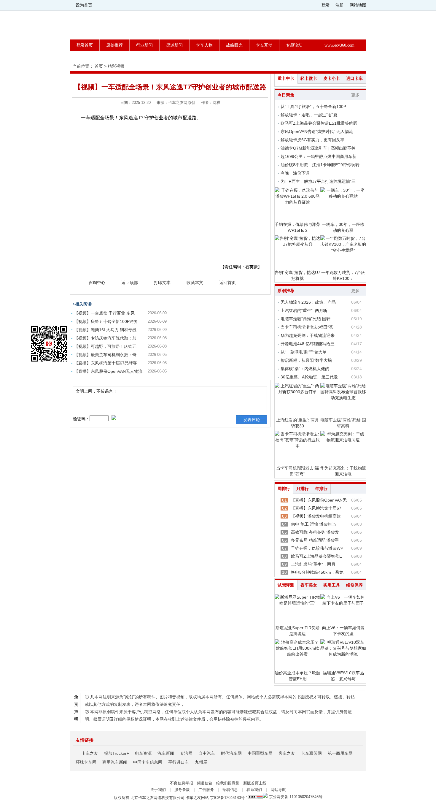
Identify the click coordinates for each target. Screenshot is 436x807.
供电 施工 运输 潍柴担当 (313, 524)
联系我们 (254, 789)
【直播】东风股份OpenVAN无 (319, 500)
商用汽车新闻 (114, 762)
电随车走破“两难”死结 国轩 (305, 318)
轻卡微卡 (308, 78)
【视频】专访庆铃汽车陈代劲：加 (105, 338)
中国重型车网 (260, 753)
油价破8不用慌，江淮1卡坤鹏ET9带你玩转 (320, 164)
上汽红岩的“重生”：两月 (313, 564)
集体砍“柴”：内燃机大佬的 (305, 368)
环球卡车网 (86, 762)
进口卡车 (354, 78)
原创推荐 (114, 45)
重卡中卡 (286, 78)
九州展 (201, 762)
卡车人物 (204, 45)
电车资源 (143, 753)
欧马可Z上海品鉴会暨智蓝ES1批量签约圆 (319, 123)
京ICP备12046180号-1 (229, 797)
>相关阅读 (82, 304)
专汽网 (186, 753)
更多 (355, 95)
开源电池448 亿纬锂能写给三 (308, 343)
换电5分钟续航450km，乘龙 (317, 572)
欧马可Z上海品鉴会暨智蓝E (316, 556)
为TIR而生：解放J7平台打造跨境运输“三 (318, 181)
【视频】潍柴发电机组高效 (316, 516)
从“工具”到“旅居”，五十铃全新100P (313, 106)
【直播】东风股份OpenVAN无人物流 (108, 371)
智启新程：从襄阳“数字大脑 (306, 360)
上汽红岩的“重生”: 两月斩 (304, 310)
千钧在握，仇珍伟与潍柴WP (317, 548)
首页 (99, 66)
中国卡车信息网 (147, 762)
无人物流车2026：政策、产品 (308, 302)
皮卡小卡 (331, 78)
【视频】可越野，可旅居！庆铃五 (105, 346)
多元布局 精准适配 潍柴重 (315, 540)
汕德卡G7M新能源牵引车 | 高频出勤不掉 (318, 148)
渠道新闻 (174, 45)
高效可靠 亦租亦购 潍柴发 (315, 532)
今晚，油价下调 (295, 173)
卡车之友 (90, 753)
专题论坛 (294, 45)
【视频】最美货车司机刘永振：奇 (105, 354)
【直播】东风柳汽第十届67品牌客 (105, 363)
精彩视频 (116, 66)
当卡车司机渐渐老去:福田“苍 (307, 327)
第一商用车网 (340, 753)
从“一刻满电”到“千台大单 (304, 352)
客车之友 (287, 753)
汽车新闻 (165, 753)
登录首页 (84, 45)
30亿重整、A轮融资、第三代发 (309, 377)
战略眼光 (234, 45)
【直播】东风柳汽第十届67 (316, 508)
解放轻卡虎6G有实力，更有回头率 (312, 139)
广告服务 (206, 789)
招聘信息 (230, 789)
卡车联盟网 (311, 753)
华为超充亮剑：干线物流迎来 (308, 335)
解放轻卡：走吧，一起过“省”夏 (309, 114)
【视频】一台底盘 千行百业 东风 (104, 313)
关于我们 (158, 789)
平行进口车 (178, 762)
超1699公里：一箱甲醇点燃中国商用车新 (319, 156)
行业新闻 (144, 45)
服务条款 (182, 789)
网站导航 (278, 789)
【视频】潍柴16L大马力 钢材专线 (105, 329)
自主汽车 (206, 753)
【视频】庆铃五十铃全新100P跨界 (106, 321)
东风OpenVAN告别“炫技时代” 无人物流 (317, 131)
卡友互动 (264, 45)
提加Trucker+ (116, 753)
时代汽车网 (231, 753)
